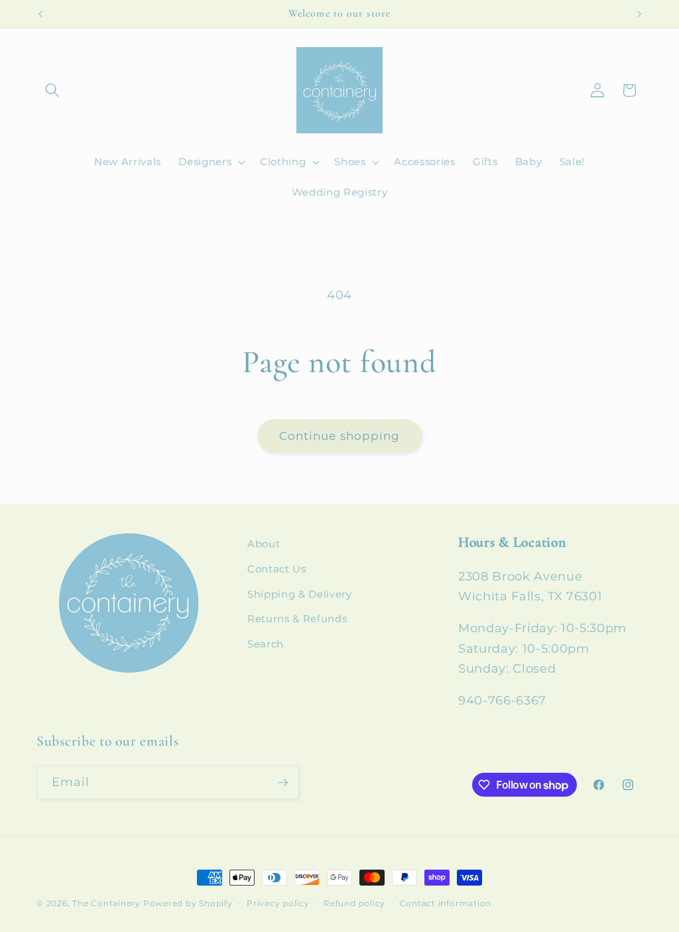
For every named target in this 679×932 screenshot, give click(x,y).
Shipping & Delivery (299, 594)
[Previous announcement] (40, 14)
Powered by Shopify (188, 903)
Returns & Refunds (297, 618)
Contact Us (276, 569)
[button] (52, 90)
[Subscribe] (282, 783)
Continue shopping (340, 435)
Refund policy (354, 903)
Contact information (446, 903)
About (263, 543)
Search (265, 643)
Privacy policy (278, 903)
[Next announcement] (639, 14)
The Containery (106, 903)
